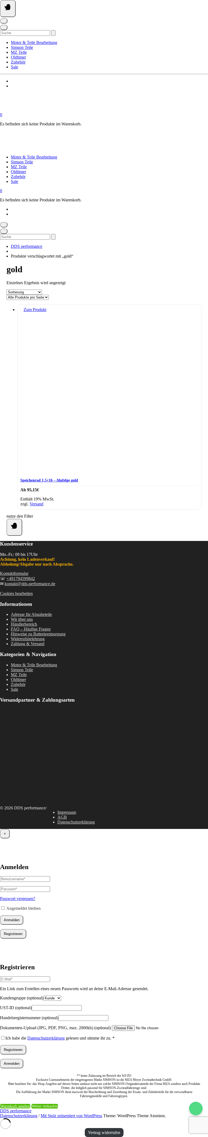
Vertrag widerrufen (104, 1132)
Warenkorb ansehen (15, 1106)
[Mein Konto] (4, 21)
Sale (14, 67)
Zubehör (18, 62)
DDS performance (26, 246)
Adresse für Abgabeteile (31, 614)
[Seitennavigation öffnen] (8, 8)
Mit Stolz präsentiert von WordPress (71, 1115)
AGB (62, 817)
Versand (36, 504)
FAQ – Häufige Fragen (31, 629)
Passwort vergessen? (17, 898)
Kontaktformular (14, 573)
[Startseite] (54, 109)
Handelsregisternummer (29, 1017)
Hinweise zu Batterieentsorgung (38, 634)
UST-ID (16, 1007)
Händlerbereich (24, 624)
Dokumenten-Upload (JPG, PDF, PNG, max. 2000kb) (55, 1027)
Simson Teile (22, 47)
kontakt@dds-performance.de (30, 583)
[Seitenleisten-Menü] (14, 527)
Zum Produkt (35, 309)
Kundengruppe (21, 998)
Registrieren (13, 934)
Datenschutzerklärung (76, 822)
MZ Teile (19, 52)
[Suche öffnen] (4, 27)
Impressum (66, 812)
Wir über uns (22, 619)
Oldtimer (18, 57)
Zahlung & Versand (27, 643)
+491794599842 (20, 578)
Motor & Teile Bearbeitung (34, 42)
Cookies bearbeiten (16, 593)
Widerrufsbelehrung (28, 638)
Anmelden (12, 920)
